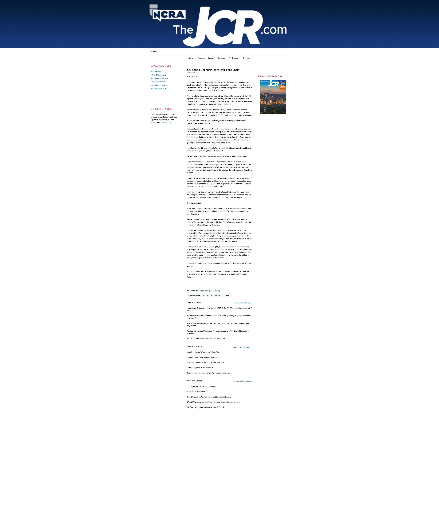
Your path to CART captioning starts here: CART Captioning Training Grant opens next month (219, 316)
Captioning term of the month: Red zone (202, 357)
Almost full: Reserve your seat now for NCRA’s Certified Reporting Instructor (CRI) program (219, 309)
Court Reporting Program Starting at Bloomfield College (209, 397)
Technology (234, 58)
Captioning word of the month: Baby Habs (203, 352)
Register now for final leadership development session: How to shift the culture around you (218, 332)
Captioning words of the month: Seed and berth (205, 362)
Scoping (217, 291)
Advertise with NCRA (159, 88)
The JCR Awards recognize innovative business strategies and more (213, 402)
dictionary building (194, 295)
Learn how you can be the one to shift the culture (206, 338)
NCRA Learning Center (160, 78)
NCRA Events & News (159, 85)
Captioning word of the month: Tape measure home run (208, 373)
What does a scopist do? (196, 391)
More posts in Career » (242, 303)
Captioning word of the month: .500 (201, 367)
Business (221, 58)
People (246, 58)
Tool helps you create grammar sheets (201, 386)
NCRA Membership (158, 75)
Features (201, 58)
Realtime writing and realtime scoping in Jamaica (206, 407)
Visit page (219, 24)
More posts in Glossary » (242, 347)
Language (218, 295)
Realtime (227, 295)
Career (210, 58)
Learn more (166, 122)
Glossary (206, 291)
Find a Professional (158, 82)
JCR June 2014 (207, 295)
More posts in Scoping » (242, 381)
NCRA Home (156, 71)
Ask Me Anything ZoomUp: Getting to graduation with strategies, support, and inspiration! (218, 324)
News (190, 58)
